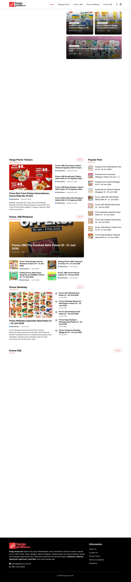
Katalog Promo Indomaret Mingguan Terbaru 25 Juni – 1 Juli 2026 (108, 176)
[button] (117, 4)
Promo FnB (107, 4)
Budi (80, 30)
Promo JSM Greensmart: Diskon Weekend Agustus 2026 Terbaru (68, 167)
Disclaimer (93, 563)
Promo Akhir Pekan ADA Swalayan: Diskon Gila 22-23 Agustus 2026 (69, 199)
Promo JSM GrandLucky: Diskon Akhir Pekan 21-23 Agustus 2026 (68, 177)
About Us (92, 549)
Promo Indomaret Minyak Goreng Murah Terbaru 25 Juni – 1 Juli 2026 (107, 28)
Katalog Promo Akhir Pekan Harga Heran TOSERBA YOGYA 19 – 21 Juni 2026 (32, 275)
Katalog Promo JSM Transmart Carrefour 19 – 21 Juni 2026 (70, 262)
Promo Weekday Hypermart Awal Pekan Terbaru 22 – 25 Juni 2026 (70, 303)
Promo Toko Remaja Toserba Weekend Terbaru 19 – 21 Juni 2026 (32, 263)
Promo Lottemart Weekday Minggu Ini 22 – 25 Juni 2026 (70, 331)
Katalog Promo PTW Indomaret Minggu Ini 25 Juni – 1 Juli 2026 (78, 28)
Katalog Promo (63, 4)
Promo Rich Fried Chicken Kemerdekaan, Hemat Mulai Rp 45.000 (29, 194)
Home (51, 4)
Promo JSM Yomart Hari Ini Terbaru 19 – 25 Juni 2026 (68, 274)
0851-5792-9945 (18, 567)
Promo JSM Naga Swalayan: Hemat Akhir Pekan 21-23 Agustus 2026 (69, 188)
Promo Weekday (93, 4)
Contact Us (93, 553)
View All (80, 159)
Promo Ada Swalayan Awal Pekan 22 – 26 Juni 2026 (69, 313)
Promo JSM (78, 4)
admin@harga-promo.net (21, 564)
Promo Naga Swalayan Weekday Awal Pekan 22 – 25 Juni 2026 (70, 322)
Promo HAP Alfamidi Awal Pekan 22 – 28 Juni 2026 (69, 294)
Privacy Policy (94, 556)
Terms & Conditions (96, 560)
